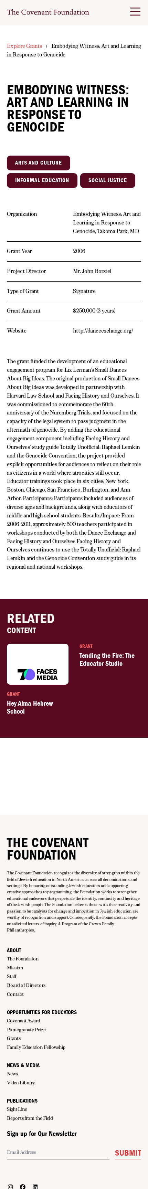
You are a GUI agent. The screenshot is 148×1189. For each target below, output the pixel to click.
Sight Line (17, 1109)
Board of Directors (26, 985)
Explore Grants (24, 46)
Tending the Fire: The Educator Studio (107, 659)
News (12, 1073)
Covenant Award (23, 1020)
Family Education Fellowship (36, 1047)
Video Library (21, 1082)
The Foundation (23, 958)
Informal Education (42, 180)
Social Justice (107, 180)
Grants (14, 1038)
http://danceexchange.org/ (103, 330)
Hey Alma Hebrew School (30, 707)
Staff (12, 976)
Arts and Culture (38, 163)
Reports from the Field (30, 1118)
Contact (15, 994)
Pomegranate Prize (26, 1029)
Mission (15, 967)
